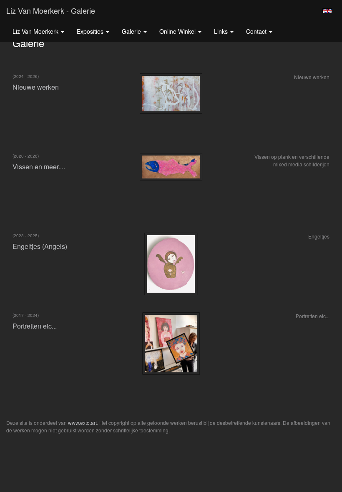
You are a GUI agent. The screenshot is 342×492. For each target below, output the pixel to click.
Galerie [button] (132, 31)
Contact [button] (257, 31)
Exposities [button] (91, 31)
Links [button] (221, 31)
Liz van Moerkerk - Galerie (50, 10)
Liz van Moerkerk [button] (36, 31)
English (327, 10)
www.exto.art (82, 422)
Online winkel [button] (178, 31)
